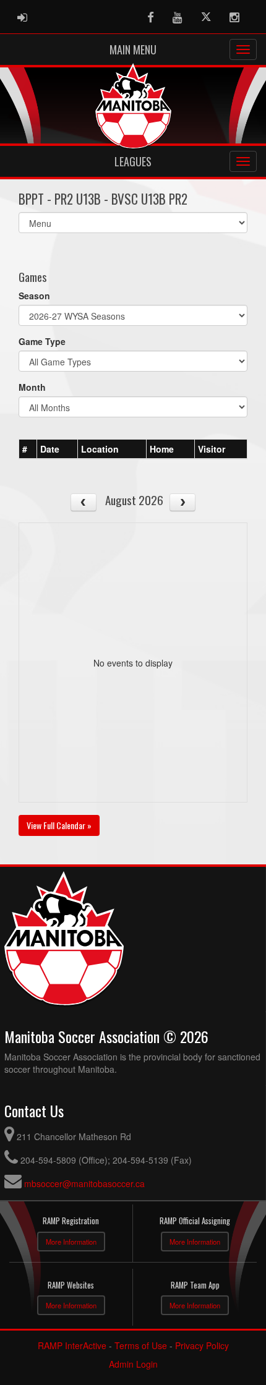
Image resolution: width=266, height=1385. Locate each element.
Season (34, 295)
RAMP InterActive (72, 1345)
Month (32, 387)
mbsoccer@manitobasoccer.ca (84, 1183)
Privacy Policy (202, 1345)
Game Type (42, 341)
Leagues (133, 161)
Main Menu (133, 49)
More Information (71, 1241)
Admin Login (133, 1364)
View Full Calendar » (59, 825)
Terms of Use (140, 1345)
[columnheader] (28, 449)
